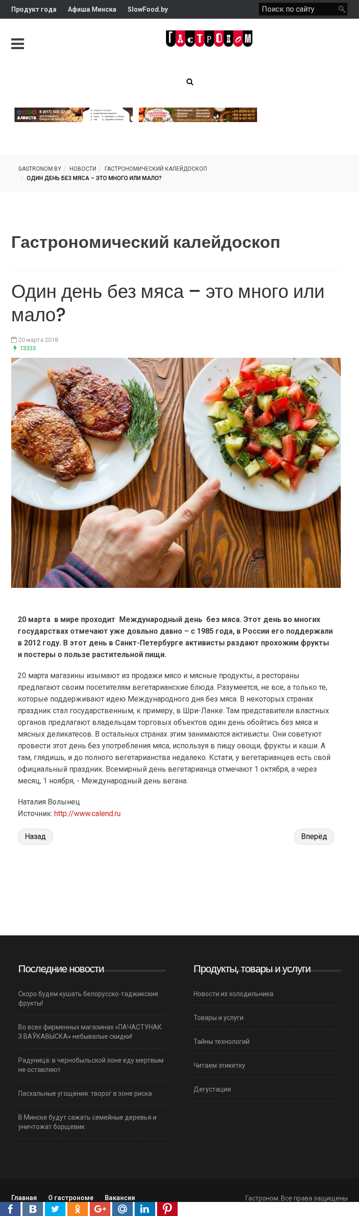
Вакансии (120, 1198)
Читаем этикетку (219, 1065)
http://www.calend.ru (87, 813)
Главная (24, 1198)
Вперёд (314, 836)
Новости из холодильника (233, 994)
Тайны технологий (222, 1041)
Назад (35, 836)
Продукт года (34, 9)
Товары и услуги (219, 1017)
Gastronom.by (39, 169)
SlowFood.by (148, 9)
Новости (83, 169)
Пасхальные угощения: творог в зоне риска (85, 1093)
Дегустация (212, 1089)
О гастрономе (70, 1198)
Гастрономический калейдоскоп (156, 169)
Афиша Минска (92, 9)
